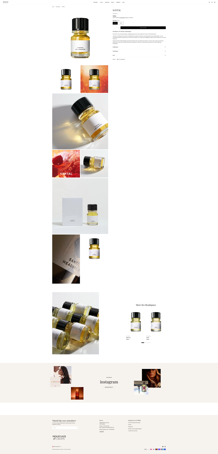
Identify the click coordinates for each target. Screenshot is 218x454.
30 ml (115, 23)
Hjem (53, 6)
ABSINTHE (128, 337)
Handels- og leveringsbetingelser (135, 428)
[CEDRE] (156, 322)
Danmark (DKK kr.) (57, 446)
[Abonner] (77, 428)
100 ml (121, 23)
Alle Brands (58, 6)
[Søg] (209, 2)
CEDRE (147, 337)
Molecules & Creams (59, 449)
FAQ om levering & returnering (134, 422)
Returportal (130, 426)
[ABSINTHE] (136, 322)
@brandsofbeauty (109, 387)
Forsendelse (122, 17)
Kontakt (129, 424)
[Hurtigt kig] (144, 311)
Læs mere (101, 431)
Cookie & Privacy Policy (132, 430)
